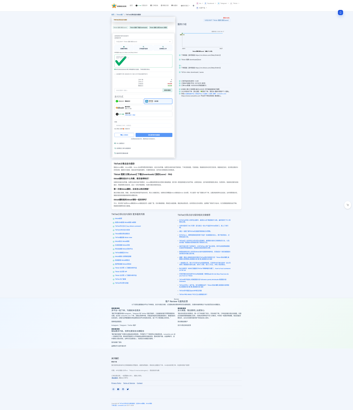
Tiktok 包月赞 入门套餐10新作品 (126, 275)
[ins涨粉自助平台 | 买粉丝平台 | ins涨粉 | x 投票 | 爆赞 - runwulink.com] (205, 93)
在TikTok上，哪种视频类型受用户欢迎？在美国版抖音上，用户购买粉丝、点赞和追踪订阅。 (204, 236)
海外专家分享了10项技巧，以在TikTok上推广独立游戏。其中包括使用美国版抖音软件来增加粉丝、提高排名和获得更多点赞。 (204, 247)
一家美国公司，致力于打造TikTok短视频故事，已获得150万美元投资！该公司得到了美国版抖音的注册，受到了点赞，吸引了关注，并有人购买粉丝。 (205, 263)
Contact (139, 383)
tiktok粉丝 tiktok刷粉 (122, 241)
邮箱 (115, 122)
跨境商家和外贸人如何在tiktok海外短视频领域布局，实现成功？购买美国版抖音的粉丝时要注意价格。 (204, 252)
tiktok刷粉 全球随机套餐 (123, 256)
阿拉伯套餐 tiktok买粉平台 (124, 249)
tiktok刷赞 (118, 218)
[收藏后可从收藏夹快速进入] (340, 12)
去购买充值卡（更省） (130, 115)
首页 (112, 14)
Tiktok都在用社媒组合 (122, 234)
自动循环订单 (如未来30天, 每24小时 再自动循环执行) (132, 74)
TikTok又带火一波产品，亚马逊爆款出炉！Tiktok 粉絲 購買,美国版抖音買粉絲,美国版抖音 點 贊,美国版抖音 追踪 (204, 286)
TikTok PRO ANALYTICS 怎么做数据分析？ (193, 294)
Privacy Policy (116, 383)
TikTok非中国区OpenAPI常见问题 (190, 291)
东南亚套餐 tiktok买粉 (122, 245)
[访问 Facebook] (118, 389)
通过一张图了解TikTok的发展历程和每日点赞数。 (195, 231)
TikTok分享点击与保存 (122, 230)
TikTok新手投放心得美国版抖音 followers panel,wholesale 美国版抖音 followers (202, 280)
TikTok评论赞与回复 (122, 283)
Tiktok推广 (120, 14)
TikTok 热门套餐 (120, 279)
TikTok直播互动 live (121, 253)
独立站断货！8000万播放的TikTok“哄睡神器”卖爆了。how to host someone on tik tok (204, 269)
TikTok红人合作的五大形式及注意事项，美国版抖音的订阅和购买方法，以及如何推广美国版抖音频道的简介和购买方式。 (204, 241)
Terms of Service (129, 383)
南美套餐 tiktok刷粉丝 (122, 260)
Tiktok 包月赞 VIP (121, 271)
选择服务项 (117, 38)
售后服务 (115, 378)
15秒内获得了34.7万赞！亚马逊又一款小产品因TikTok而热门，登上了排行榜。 (203, 226)
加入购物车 (125, 135)
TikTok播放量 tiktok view (123, 237)
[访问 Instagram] (113, 389)
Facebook (210, 3)
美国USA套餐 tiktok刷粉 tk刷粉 (125, 222)
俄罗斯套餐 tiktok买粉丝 (123, 264)
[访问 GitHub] (123, 389)
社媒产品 (201, 8)
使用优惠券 (167, 90)
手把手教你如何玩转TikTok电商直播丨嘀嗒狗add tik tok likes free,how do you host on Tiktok (204, 275)
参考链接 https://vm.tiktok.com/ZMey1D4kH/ (126, 52)
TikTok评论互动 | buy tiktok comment (128, 226)
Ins (200, 3)
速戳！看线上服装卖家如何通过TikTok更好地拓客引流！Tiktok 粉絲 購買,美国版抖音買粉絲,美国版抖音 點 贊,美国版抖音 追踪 (204, 258)
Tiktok (235, 3)
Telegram (223, 3)
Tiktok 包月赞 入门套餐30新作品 (126, 268)
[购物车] (347, 205)
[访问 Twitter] (128, 389)
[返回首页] (119, 5)
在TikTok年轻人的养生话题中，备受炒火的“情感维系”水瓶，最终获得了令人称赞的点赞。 (205, 221)
